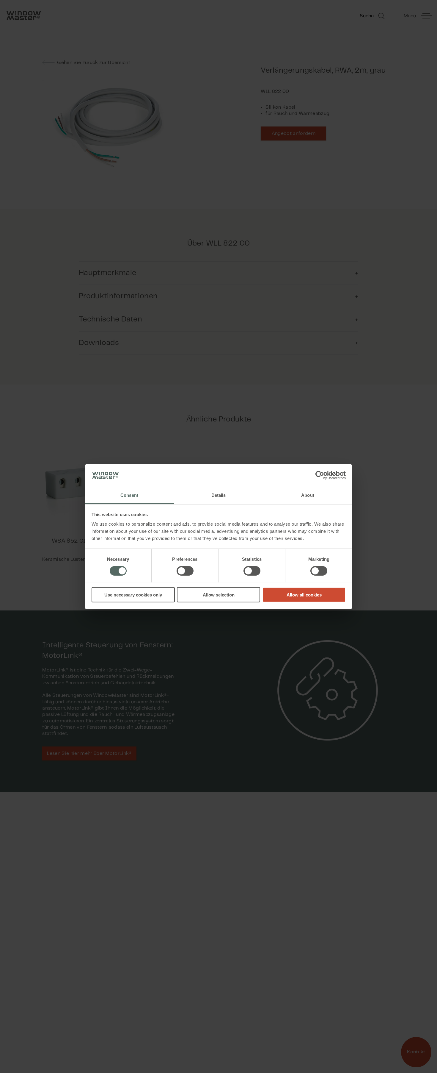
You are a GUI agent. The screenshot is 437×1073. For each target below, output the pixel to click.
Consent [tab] (129, 494)
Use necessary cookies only (133, 594)
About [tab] (307, 494)
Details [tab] (218, 494)
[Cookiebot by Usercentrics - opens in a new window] (320, 475)
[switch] (185, 570)
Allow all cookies (304, 594)
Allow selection (219, 594)
